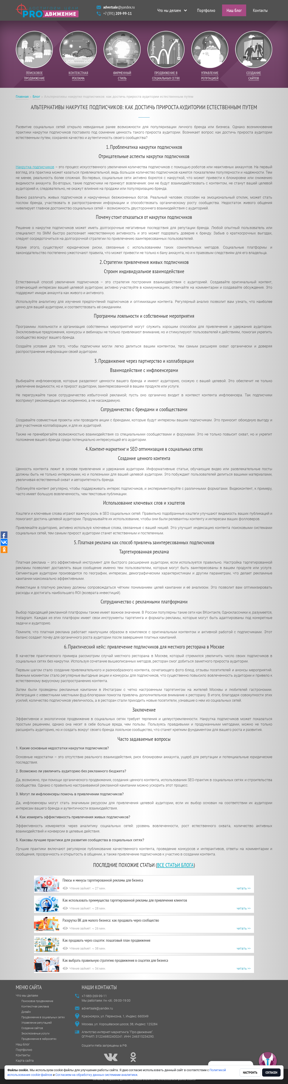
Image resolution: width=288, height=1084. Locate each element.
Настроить (250, 1072)
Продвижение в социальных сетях (43, 1017)
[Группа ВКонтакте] (111, 1057)
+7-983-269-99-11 (94, 996)
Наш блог (234, 10)
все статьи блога (175, 865)
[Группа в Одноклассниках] (133, 1057)
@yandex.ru (119, 7)
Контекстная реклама (35, 1006)
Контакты (260, 10)
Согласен (271, 1072)
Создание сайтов (32, 1028)
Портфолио (206, 10)
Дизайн (26, 1012)
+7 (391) (117, 13)
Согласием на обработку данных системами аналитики (96, 1075)
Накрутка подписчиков (35, 167)
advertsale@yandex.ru (97, 1008)
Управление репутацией (36, 1022)
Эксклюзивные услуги (35, 1033)
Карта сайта (25, 1060)
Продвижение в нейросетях (38, 1039)
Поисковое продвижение (37, 1001)
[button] (267, 1061)
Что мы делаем (169, 10)
